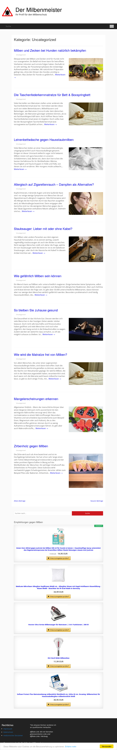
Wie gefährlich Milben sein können (37, 276)
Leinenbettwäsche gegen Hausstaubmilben (44, 139)
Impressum (7, 729)
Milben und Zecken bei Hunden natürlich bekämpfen (50, 50)
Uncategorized (20, 55)
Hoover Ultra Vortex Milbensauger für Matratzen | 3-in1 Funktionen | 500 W (58, 625)
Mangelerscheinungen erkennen (36, 398)
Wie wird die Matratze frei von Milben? (40, 354)
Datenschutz (8, 732)
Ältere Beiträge (19, 501)
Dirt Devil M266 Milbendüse (58, 658)
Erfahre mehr (70, 746)
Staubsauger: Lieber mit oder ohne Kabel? (43, 228)
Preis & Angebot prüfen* (59, 558)
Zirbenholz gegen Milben (31, 446)
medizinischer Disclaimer (13, 735)
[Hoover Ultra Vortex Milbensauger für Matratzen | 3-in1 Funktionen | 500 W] (58, 613)
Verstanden (106, 746)
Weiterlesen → (50, 124)
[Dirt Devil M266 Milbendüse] (58, 647)
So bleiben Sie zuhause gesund (36, 310)
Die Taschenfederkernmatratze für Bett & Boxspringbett (52, 94)
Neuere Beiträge (96, 501)
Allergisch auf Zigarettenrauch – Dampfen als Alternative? (54, 184)
